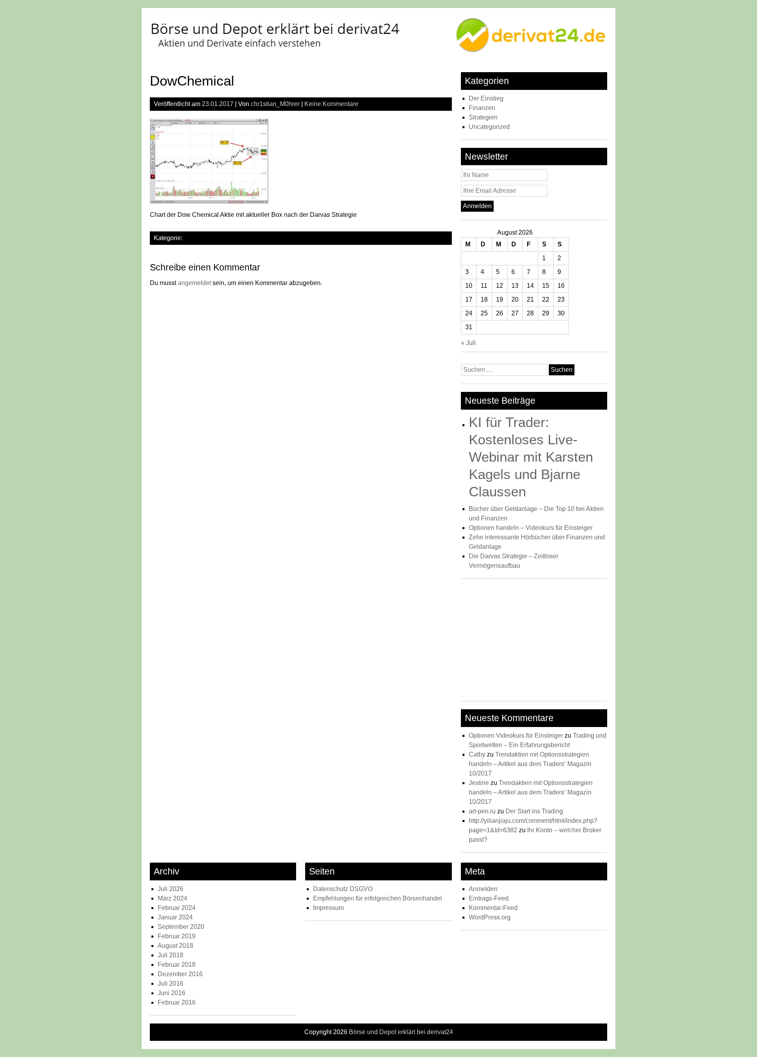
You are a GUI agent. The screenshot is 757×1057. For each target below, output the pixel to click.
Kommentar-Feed (493, 907)
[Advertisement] (534, 642)
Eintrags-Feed (489, 898)
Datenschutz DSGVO (343, 888)
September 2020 (181, 926)
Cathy (477, 754)
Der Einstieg (486, 98)
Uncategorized (489, 126)
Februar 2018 (177, 964)
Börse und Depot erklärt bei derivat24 (401, 1032)
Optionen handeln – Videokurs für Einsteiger (531, 527)
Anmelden (483, 888)
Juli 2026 (170, 888)
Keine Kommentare (331, 104)
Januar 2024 (175, 917)
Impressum (328, 907)
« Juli (468, 342)
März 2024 (172, 898)
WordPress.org (490, 917)
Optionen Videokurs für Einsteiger (516, 735)
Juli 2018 (170, 955)
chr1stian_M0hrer (275, 104)
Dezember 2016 (180, 974)
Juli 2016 (170, 983)
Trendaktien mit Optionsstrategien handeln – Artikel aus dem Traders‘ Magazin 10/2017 (530, 764)
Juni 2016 (171, 993)
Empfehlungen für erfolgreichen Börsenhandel (377, 898)
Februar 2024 (177, 907)
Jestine (479, 782)
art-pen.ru (482, 811)
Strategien (483, 117)
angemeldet (194, 283)
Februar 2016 (177, 1002)
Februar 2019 (177, 936)
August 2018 (175, 945)
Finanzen (482, 107)
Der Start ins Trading (534, 811)
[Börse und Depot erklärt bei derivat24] (378, 51)
